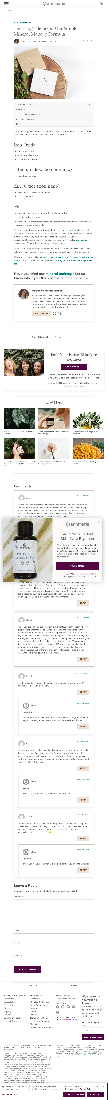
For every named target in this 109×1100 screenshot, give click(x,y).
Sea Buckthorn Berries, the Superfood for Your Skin (88, 463)
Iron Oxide (20, 109)
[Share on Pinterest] (91, 41)
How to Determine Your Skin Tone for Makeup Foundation (52, 463)
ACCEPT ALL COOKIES (74, 1094)
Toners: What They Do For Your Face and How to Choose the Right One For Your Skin (19, 464)
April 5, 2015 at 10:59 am (82, 814)
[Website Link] (54, 313)
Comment (19, 896)
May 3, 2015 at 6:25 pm (83, 495)
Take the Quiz (74, 366)
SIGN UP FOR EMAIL (93, 1037)
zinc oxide (67, 230)
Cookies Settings (10, 1094)
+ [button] (90, 124)
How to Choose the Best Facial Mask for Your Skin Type (53, 433)
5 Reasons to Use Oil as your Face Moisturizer (85, 433)
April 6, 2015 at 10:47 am (82, 779)
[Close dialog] (99, 521)
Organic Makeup (22, 23)
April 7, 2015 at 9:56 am (82, 674)
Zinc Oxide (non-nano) (25, 119)
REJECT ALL (95, 1094)
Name (17, 930)
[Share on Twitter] (87, 41)
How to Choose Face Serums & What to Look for (19, 433)
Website (18, 955)
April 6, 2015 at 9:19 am (82, 741)
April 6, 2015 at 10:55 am (82, 849)
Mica (18, 124)
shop (74, 985)
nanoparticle (82, 240)
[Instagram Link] (59, 313)
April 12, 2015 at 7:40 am (82, 617)
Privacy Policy (89, 1055)
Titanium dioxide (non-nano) (28, 114)
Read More (42, 313)
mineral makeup (59, 273)
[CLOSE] (103, 1087)
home (33, 985)
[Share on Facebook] (83, 41)
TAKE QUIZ (77, 565)
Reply (83, 603)
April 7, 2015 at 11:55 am (82, 703)
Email (17, 943)
